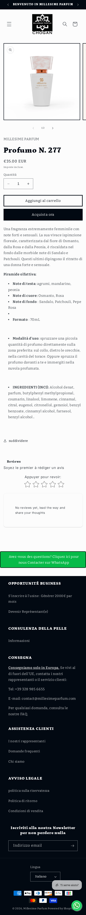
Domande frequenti (24, 751)
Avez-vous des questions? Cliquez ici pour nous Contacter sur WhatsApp (44, 560)
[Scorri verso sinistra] (33, 128)
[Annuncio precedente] (8, 4)
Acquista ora (43, 215)
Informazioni (19, 641)
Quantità (10, 175)
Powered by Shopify (61, 908)
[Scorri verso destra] (52, 128)
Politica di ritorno (23, 801)
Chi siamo (16, 761)
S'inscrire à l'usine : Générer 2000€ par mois (40, 599)
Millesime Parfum (35, 908)
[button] (9, 24)
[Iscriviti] (72, 845)
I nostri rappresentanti (27, 741)
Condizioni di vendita (25, 811)
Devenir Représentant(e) (28, 612)
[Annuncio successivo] (78, 4)
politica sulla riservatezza (28, 791)
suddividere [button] (18, 441)
